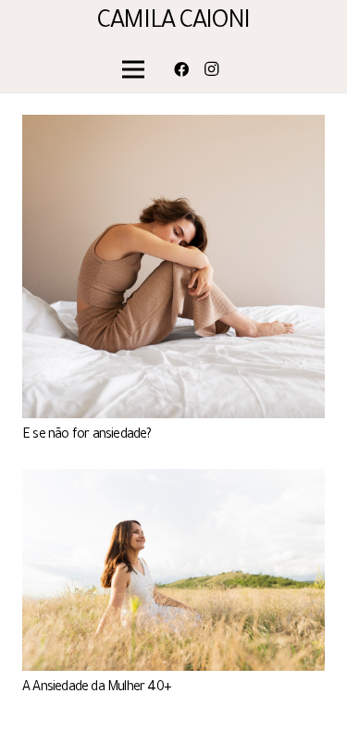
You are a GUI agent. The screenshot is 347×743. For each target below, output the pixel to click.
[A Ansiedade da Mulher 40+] (173, 480)
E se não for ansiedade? (87, 435)
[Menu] (134, 69)
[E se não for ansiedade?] (173, 125)
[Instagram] (211, 69)
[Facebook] (181, 69)
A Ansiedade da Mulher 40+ (96, 688)
